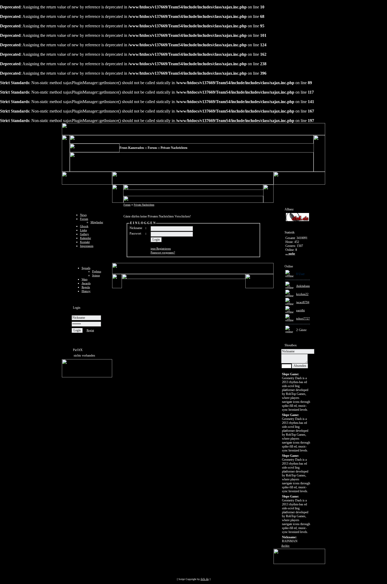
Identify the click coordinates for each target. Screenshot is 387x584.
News (83, 214)
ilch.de (205, 579)
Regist (90, 330)
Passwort (135, 233)
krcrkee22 (302, 294)
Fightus (96, 271)
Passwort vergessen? (163, 252)
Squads (86, 268)
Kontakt (85, 241)
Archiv (285, 545)
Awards (86, 283)
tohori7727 (303, 318)
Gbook (84, 226)
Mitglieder (97, 222)
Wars (84, 279)
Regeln (86, 287)
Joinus (96, 275)
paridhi (300, 310)
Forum (84, 218)
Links (83, 230)
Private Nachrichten (144, 204)
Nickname (136, 228)
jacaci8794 (302, 302)
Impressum (86, 245)
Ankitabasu (303, 285)
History (86, 291)
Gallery (84, 234)
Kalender (85, 238)
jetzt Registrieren (161, 248)
